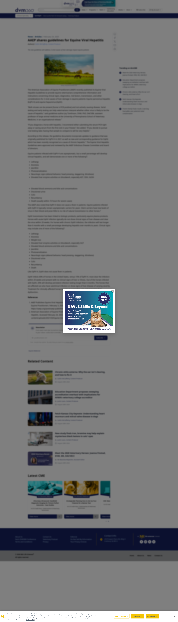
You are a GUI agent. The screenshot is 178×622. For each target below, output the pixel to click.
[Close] (174, 616)
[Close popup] (112, 291)
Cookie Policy (30, 620)
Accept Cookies (152, 616)
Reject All (137, 616)
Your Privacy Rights (121, 616)
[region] (89, 616)
